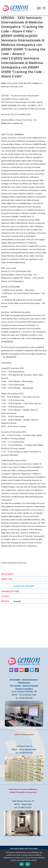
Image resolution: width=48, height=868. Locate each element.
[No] (45, 858)
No (27, 864)
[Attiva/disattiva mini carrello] (44, 8)
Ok (21, 864)
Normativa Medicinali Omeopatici (24, 848)
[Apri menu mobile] (39, 8)
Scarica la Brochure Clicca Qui (13, 563)
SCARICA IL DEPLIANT (24, 586)
